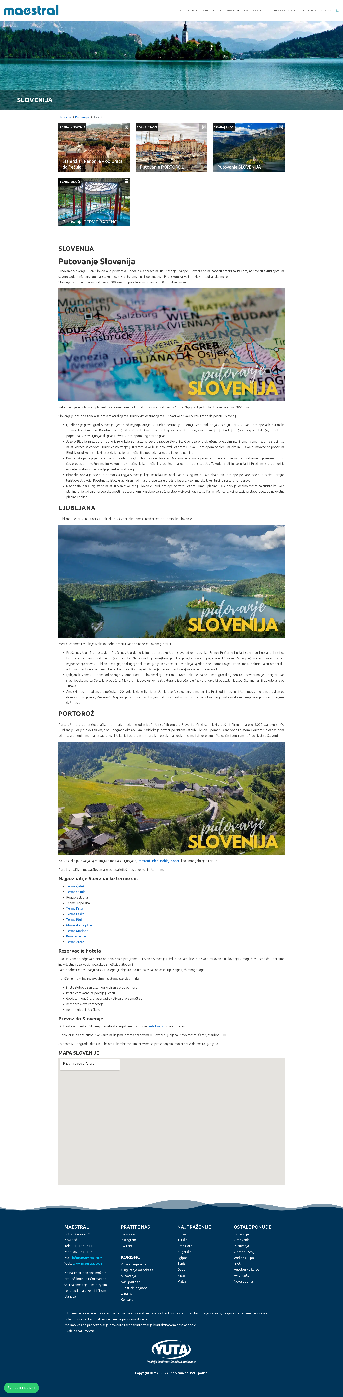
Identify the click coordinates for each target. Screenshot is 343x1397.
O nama (127, 1293)
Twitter (126, 1246)
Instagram (128, 1240)
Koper (175, 861)
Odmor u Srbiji (244, 1252)
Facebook (128, 1234)
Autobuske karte (279, 10)
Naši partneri (130, 1282)
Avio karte (308, 10)
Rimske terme (76, 936)
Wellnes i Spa (244, 1257)
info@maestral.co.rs (87, 1257)
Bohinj (164, 861)
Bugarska (184, 1252)
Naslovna (64, 117)
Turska (182, 1240)
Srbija (231, 10)
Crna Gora (184, 1246)
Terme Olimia (76, 892)
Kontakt (326, 10)
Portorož (144, 861)
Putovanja (210, 10)
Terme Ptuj (74, 919)
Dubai (181, 1269)
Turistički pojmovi (134, 1288)
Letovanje (186, 10)
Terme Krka (74, 908)
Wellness (251, 10)
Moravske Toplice (79, 925)
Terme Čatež (75, 886)
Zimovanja (242, 1240)
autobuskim (157, 1026)
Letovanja (241, 1234)
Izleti (237, 1263)
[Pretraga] (337, 10)
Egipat (182, 1257)
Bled (155, 861)
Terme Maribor (77, 931)
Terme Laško (75, 914)
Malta (181, 1281)
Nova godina (243, 1281)
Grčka (181, 1234)
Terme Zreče (75, 942)
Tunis (181, 1263)
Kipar (181, 1275)
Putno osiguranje (133, 1264)
